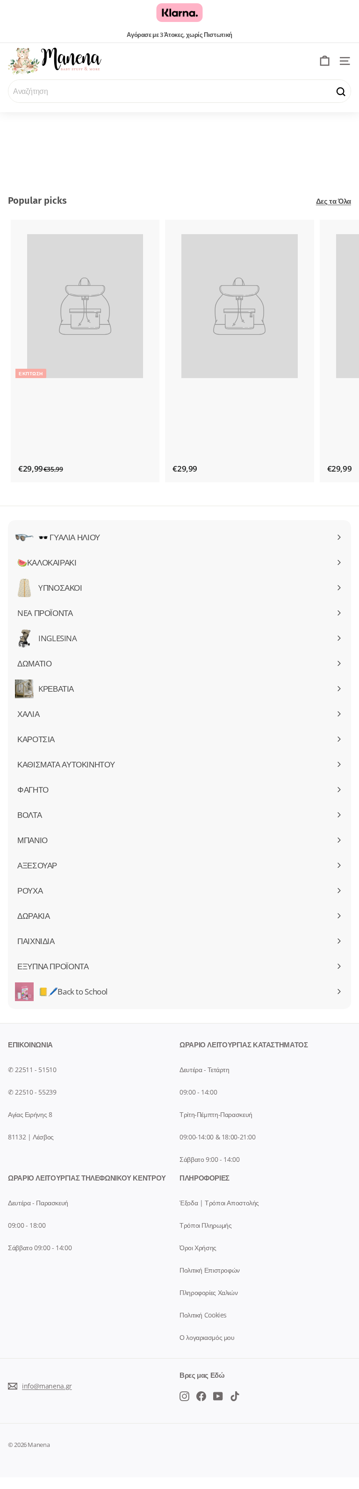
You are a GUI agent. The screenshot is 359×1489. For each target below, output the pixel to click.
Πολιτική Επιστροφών (210, 1270)
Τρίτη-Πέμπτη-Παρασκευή (216, 1114)
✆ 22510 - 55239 (32, 1092)
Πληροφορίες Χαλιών (208, 1292)
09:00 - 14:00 (198, 1092)
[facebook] (184, 1395)
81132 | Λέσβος (31, 1136)
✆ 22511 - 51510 (32, 1069)
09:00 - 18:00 (26, 1225)
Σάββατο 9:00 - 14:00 (210, 1159)
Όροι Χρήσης (198, 1247)
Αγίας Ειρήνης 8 (30, 1114)
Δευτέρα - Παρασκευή (38, 1202)
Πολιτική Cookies (203, 1314)
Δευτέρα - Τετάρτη (205, 1069)
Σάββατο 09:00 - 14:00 (40, 1247)
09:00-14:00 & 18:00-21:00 (218, 1136)
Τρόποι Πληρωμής (205, 1225)
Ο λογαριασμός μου (207, 1337)
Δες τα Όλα (333, 201)
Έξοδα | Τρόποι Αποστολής (219, 1202)
